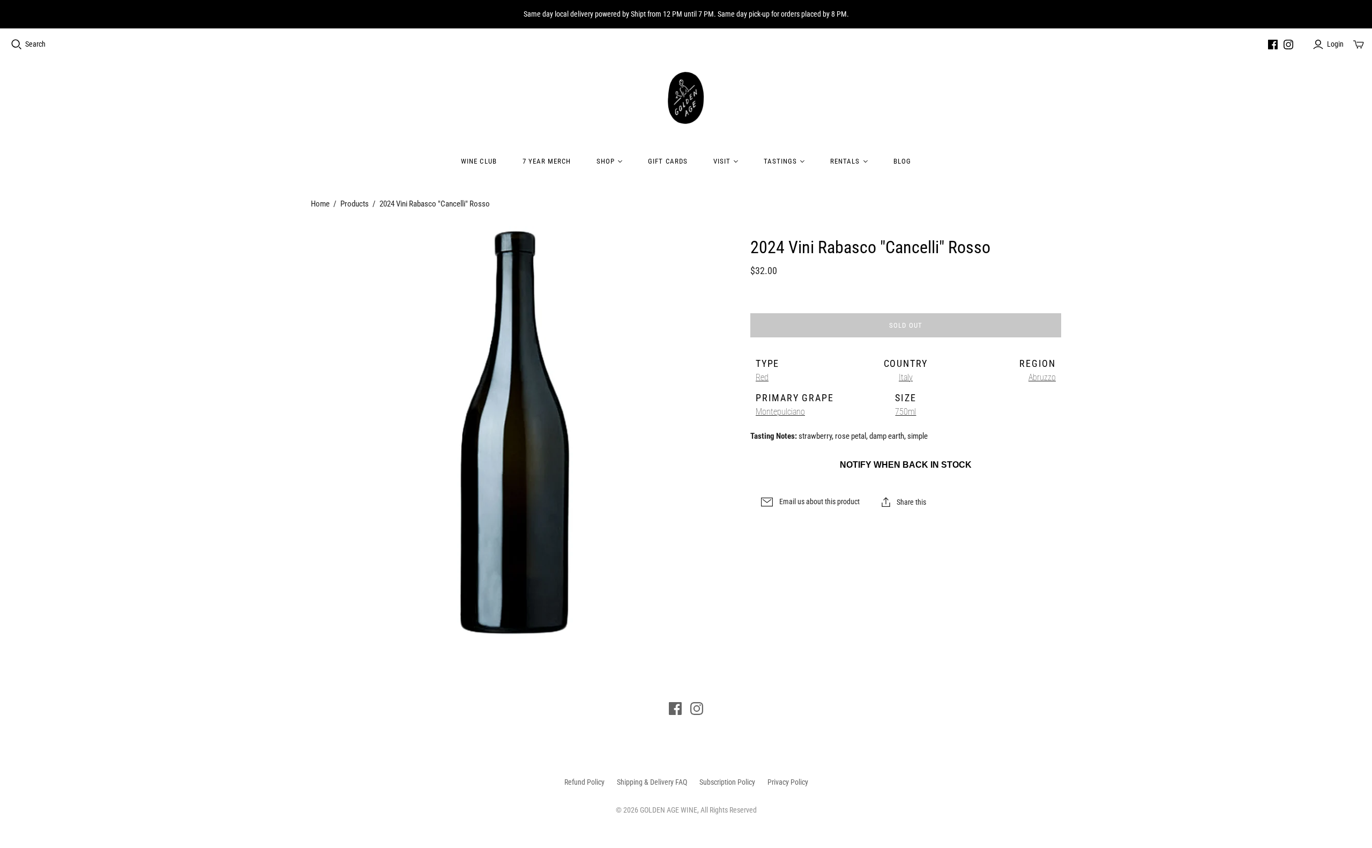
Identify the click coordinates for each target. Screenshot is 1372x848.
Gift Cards (667, 161)
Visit (721, 161)
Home (320, 204)
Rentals (845, 161)
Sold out (905, 325)
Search (35, 44)
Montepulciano (780, 412)
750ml (905, 412)
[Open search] (16, 44)
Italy (906, 377)
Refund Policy (584, 782)
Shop (605, 161)
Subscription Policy (727, 782)
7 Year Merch (547, 161)
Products (354, 204)
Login (1335, 44)
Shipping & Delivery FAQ (652, 782)
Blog (902, 161)
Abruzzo (1042, 377)
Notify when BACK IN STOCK (906, 464)
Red (762, 377)
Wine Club (478, 161)
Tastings (780, 161)
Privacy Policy (787, 782)
